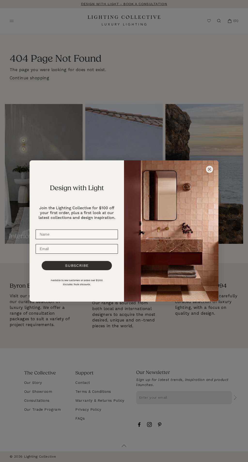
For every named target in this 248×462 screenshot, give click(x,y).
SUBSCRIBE (77, 265)
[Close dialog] (209, 169)
